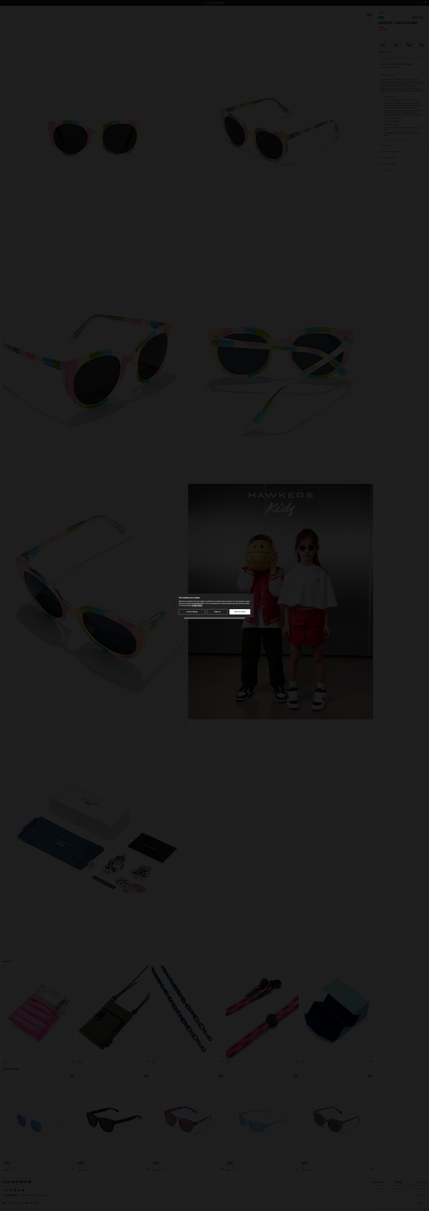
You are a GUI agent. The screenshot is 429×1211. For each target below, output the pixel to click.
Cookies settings (192, 612)
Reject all (217, 612)
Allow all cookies (239, 612)
